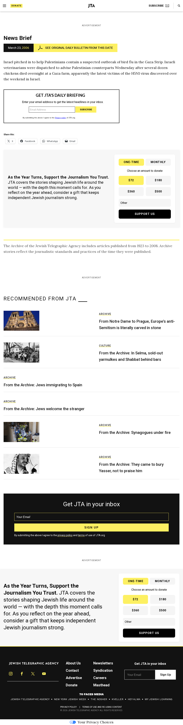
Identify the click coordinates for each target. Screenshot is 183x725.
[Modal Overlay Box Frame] (91, 362)
